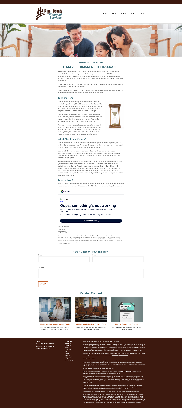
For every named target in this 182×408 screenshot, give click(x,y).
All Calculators (69, 361)
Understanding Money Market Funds (55, 324)
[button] (113, 14)
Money (67, 353)
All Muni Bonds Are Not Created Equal (91, 324)
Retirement (68, 344)
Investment (68, 345)
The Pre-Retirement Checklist (127, 324)
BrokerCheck (116, 341)
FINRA (105, 362)
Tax (66, 351)
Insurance (68, 349)
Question (41, 267)
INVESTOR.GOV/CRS (126, 371)
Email (94, 255)
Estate (67, 347)
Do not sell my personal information (120, 355)
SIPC (108, 362)
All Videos (68, 359)
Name (40, 255)
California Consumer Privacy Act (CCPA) (131, 353)
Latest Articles (69, 357)
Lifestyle (67, 355)
